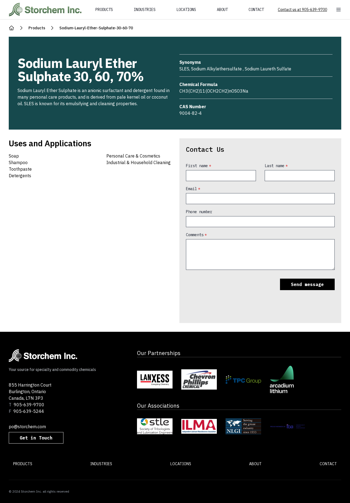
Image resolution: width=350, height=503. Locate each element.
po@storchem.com (27, 426)
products (36, 27)
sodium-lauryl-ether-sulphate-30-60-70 (96, 27)
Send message (307, 284)
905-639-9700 (29, 404)
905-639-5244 (28, 411)
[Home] (11, 28)
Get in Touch (36, 438)
